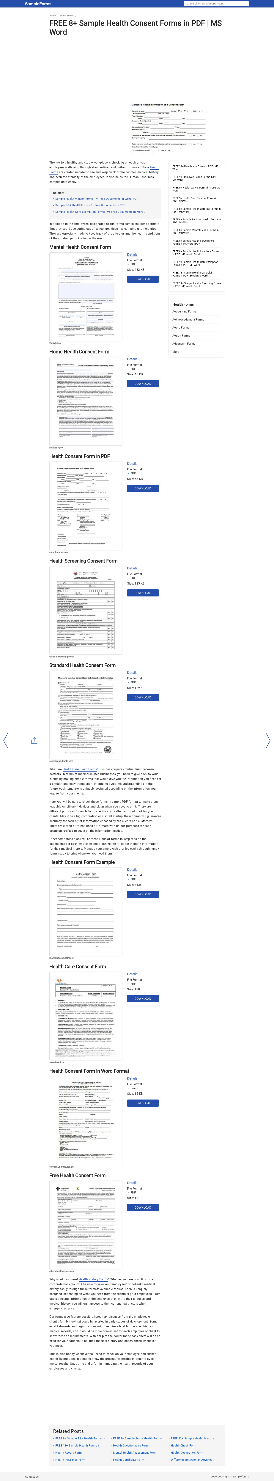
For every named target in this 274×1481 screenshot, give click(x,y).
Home (52, 15)
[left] (5, 740)
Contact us (32, 1476)
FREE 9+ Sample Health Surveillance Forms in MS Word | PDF (193, 242)
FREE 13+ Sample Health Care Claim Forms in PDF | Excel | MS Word (193, 274)
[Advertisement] (137, 69)
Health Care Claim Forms (80, 769)
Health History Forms (93, 1279)
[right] (268, 740)
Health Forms (66, 15)
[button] (196, 352)
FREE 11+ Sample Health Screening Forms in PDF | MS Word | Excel (196, 285)
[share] (34, 740)
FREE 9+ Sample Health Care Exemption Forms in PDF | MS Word (195, 263)
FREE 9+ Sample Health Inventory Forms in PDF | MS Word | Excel (195, 253)
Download (143, 279)
